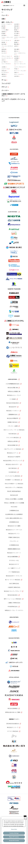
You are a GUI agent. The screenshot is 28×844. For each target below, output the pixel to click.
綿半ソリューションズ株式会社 (12, 599)
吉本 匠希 (16, 76)
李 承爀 (3, 33)
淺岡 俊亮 (16, 26)
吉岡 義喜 (16, 58)
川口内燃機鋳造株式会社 (12, 384)
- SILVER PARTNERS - (13, 212)
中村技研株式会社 (13, 606)
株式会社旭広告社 (13, 595)
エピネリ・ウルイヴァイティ (19, 38)
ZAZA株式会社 (13, 472)
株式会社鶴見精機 (13, 556)
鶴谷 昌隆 (16, 44)
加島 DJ (16, 72)
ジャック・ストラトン (7, 58)
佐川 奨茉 (16, 33)
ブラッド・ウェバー (6, 56)
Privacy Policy (14, 829)
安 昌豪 (3, 28)
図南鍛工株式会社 (13, 422)
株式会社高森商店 (13, 708)
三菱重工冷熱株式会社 (14, 603)
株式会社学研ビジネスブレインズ (12, 460)
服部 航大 (4, 51)
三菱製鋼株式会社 (13, 414)
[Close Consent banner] (25, 818)
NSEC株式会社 (13, 434)
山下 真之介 (4, 62)
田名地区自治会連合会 (12, 723)
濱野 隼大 (4, 74)
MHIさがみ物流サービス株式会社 (14, 484)
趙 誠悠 (16, 42)
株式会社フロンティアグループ (12, 591)
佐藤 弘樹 (4, 49)
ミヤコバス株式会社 (12, 731)
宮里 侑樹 (16, 31)
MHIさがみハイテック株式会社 (14, 487)
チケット (4, 87)
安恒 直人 (16, 35)
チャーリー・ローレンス (19, 63)
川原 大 (3, 60)
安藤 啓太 (4, 31)
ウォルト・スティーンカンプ (7, 38)
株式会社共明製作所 (12, 418)
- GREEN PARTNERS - (13, 379)
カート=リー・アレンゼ (19, 70)
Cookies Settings (14, 833)
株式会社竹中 (12, 407)
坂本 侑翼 (16, 49)
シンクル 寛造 (5, 30)
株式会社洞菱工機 (13, 387)
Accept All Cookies (14, 840)
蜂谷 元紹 (16, 28)
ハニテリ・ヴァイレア (19, 67)
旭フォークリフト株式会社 (12, 580)
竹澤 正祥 (4, 70)
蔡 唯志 (16, 30)
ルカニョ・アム (17, 62)
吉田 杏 (16, 46)
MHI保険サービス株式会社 (12, 480)
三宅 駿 (16, 60)
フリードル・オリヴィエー (7, 46)
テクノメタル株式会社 (12, 437)
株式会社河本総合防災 (12, 403)
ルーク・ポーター (6, 40)
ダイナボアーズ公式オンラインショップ (13, 100)
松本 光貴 (4, 44)
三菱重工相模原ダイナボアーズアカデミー (13, 95)
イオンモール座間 (13, 426)
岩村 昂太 (16, 56)
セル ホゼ (4, 53)
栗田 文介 (16, 51)
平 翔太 (16, 69)
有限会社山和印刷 (13, 441)
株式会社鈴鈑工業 (13, 445)
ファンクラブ (6, 83)
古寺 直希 (4, 35)
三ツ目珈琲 (12, 399)
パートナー (5, 90)
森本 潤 (3, 26)
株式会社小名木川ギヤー (12, 464)
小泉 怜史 (4, 76)
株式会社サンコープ (12, 727)
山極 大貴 (16, 40)
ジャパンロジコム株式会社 (12, 476)
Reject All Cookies (14, 836)
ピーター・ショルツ (6, 24)
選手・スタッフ (7, 22)
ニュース (4, 15)
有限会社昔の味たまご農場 (12, 712)
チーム (4, 80)
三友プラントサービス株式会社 (12, 449)
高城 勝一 (4, 42)
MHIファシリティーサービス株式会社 (14, 430)
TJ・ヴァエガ (5, 72)
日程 (3, 19)
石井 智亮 (16, 24)
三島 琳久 (4, 67)
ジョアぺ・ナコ (5, 69)
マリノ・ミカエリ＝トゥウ (19, 53)
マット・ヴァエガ (6, 63)
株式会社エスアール (12, 453)
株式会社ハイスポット (12, 411)
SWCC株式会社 (12, 468)
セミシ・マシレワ (18, 74)
